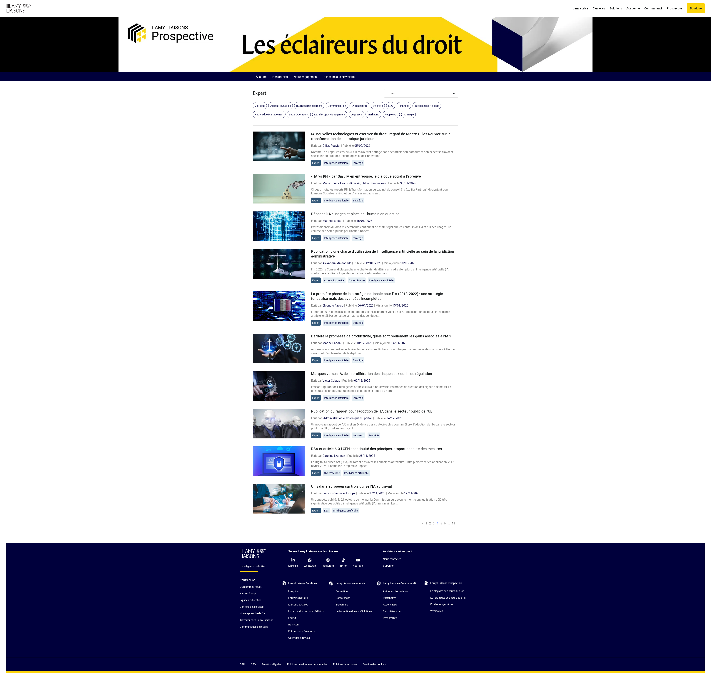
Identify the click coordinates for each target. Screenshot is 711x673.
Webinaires (436, 611)
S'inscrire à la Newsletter (340, 77)
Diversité (378, 105)
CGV (253, 664)
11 (453, 523)
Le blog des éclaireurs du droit (447, 591)
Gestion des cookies (374, 664)
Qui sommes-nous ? (251, 586)
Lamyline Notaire (298, 598)
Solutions (616, 8)
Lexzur (292, 618)
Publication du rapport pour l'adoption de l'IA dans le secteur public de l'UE (371, 411)
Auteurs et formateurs (395, 591)
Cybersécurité (359, 105)
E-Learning (342, 604)
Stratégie (408, 114)
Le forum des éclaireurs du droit (448, 597)
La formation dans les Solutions (354, 611)
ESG (390, 105)
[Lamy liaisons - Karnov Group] (22, 8)
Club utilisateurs (392, 611)
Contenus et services (251, 606)
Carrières (599, 8)
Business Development (309, 105)
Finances (404, 105)
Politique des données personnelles (307, 664)
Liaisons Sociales (298, 604)
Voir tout (260, 105)
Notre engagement (306, 77)
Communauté (653, 8)
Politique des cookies (345, 664)
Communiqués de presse (254, 626)
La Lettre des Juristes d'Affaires (306, 611)
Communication (337, 105)
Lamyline (293, 591)
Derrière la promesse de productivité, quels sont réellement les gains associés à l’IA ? (381, 336)
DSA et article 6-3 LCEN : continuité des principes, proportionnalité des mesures (376, 448)
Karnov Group (248, 593)
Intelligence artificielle (427, 105)
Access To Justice (280, 105)
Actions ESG (390, 604)
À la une (261, 77)
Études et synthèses (441, 604)
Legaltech (356, 114)
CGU (242, 664)
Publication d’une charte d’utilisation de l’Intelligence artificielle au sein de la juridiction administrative (382, 254)
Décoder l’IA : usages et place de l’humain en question (355, 213)
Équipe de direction (250, 600)
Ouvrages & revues (299, 638)
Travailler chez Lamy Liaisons (256, 620)
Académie (633, 8)
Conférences (343, 598)
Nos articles (280, 77)
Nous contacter (392, 559)
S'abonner (388, 565)
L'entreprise (580, 8)
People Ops (391, 114)
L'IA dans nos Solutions (301, 631)
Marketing (373, 114)
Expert (316, 163)
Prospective (674, 8)
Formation (342, 591)
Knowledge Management (269, 114)
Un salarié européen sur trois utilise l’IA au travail (351, 486)
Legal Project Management (329, 114)
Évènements (390, 618)
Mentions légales (271, 664)
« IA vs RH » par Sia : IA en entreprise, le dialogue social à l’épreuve (366, 176)
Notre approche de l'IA (252, 613)
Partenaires (389, 598)
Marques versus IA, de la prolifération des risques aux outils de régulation (371, 373)
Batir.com (293, 624)
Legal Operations (299, 114)
